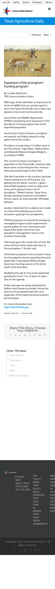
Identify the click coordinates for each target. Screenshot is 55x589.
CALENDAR (50, 491)
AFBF (50, 479)
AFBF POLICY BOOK (33, 488)
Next (46, 34)
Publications (15, 360)
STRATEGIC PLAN (33, 496)
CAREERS (50, 482)
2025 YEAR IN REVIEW (33, 506)
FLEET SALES (33, 516)
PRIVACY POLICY (50, 496)
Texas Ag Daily (16, 355)
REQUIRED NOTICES (50, 509)
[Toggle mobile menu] (49, 9)
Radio (12, 370)
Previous (36, 34)
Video (12, 365)
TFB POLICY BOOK (33, 479)
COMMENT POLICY (50, 503)
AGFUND (50, 475)
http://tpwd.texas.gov (16, 307)
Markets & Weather (19, 375)
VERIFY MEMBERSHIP (33, 522)
